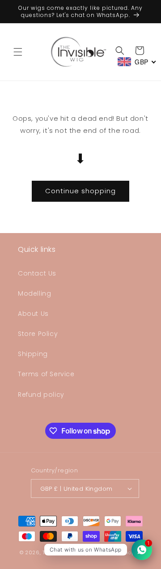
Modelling (34, 293)
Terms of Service (46, 373)
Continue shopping (80, 190)
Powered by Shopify (116, 552)
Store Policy (38, 333)
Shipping (33, 353)
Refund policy (41, 394)
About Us (33, 313)
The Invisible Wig (65, 552)
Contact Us (37, 273)
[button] (18, 52)
